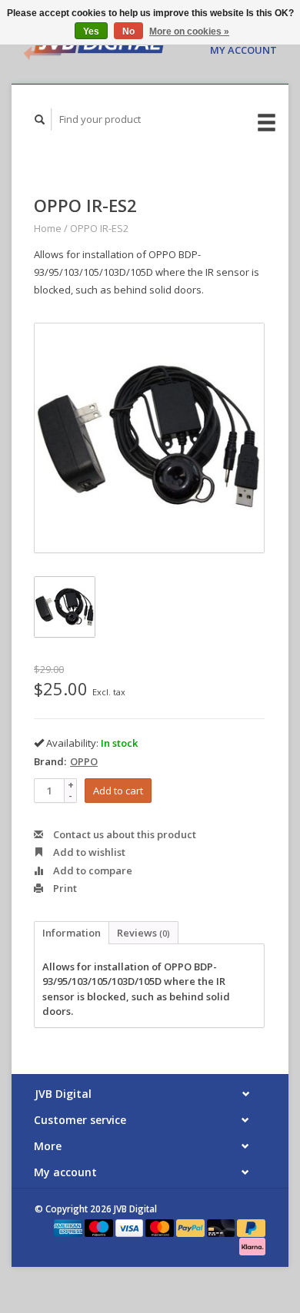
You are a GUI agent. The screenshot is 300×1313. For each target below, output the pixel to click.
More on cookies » (189, 31)
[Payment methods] (69, 1227)
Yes (91, 31)
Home (48, 228)
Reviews (143, 933)
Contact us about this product (123, 834)
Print (64, 888)
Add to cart (118, 790)
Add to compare (91, 870)
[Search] (40, 119)
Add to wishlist (88, 852)
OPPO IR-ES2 (99, 228)
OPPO (84, 761)
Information (71, 933)
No (128, 31)
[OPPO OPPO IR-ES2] (149, 437)
